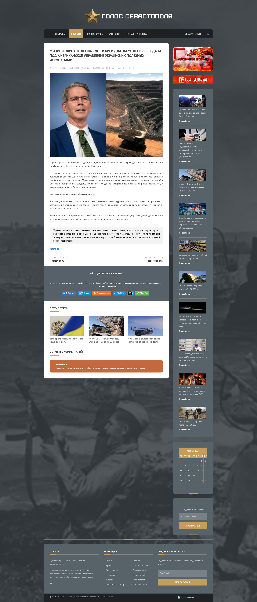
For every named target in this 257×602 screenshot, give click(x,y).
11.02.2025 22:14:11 (58, 68)
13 (193, 470)
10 (181, 470)
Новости (76, 34)
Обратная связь (140, 584)
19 (189, 475)
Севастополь (111, 570)
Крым (108, 565)
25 (185, 480)
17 (181, 475)
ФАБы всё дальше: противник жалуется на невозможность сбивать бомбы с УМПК (144, 341)
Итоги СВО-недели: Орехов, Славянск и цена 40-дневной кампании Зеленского (104, 341)
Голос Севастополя (88, 597)
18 (185, 475)
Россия (109, 560)
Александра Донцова (104, 68)
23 (205, 475)
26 (189, 480)
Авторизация (194, 34)
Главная (61, 34)
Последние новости (142, 565)
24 (181, 480)
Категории (114, 34)
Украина (85, 68)
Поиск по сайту (140, 575)
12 (189, 470)
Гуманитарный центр (139, 34)
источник (54, 248)
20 (193, 475)
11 (185, 470)
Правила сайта (139, 570)
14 (197, 470)
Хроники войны (94, 34)
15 (201, 470)
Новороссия (111, 575)
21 (197, 475)
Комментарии (139, 579)
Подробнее (184, 121)
